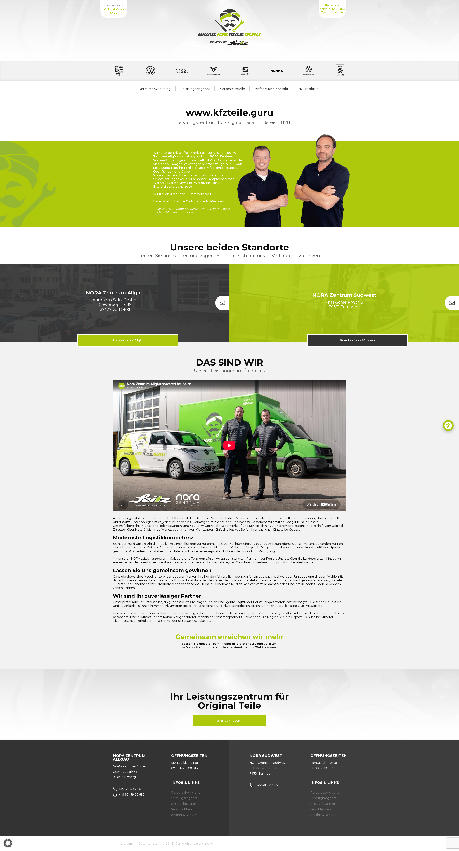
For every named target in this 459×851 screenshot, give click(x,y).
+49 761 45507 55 (267, 785)
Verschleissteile (232, 89)
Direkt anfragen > (230, 720)
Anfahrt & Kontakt (184, 815)
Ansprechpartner (183, 803)
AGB (166, 843)
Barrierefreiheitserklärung (194, 843)
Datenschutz (148, 843)
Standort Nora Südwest (357, 340)
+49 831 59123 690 (132, 794)
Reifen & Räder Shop (114, 10)
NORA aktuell (309, 89)
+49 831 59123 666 (131, 789)
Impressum (125, 843)
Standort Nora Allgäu (127, 340)
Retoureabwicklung (155, 89)
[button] (448, 425)
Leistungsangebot (195, 89)
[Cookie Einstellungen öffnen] (8, 846)
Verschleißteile (181, 809)
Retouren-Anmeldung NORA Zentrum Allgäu (332, 9)
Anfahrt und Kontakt (271, 89)
